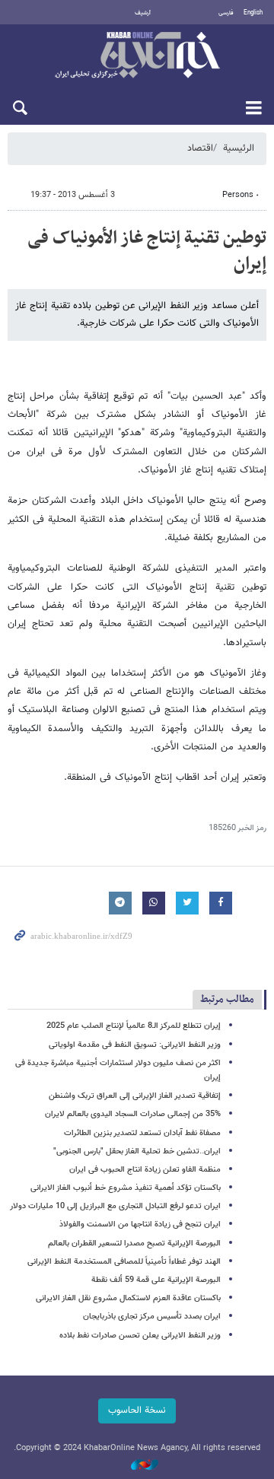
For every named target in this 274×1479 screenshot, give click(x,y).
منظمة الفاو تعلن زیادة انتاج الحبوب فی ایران (145, 1169)
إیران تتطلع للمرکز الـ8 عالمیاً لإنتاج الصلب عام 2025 (133, 1025)
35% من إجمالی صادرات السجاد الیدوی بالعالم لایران (133, 1114)
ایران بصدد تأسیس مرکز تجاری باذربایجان (152, 1316)
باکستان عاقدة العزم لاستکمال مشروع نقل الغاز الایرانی (128, 1298)
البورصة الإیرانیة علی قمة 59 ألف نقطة (156, 1280)
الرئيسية (238, 148)
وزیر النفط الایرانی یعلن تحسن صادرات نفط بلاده (140, 1335)
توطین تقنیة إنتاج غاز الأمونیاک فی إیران (146, 251)
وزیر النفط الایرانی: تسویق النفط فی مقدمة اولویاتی (135, 1044)
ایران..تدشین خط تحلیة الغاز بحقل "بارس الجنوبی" (137, 1151)
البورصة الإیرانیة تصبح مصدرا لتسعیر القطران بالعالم (134, 1243)
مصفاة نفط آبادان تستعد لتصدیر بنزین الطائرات (142, 1133)
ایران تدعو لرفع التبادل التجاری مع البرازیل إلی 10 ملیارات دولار (115, 1206)
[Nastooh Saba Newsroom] (137, 1465)
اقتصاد (200, 148)
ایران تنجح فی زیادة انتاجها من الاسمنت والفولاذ (140, 1224)
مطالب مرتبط (227, 999)
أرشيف (143, 12)
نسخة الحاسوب (137, 1410)
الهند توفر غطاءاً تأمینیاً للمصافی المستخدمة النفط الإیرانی (124, 1261)
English (253, 12)
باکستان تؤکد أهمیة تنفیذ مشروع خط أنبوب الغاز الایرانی (125, 1188)
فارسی (226, 12)
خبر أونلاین (137, 56)
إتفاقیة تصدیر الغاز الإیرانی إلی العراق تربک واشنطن (135, 1095)
